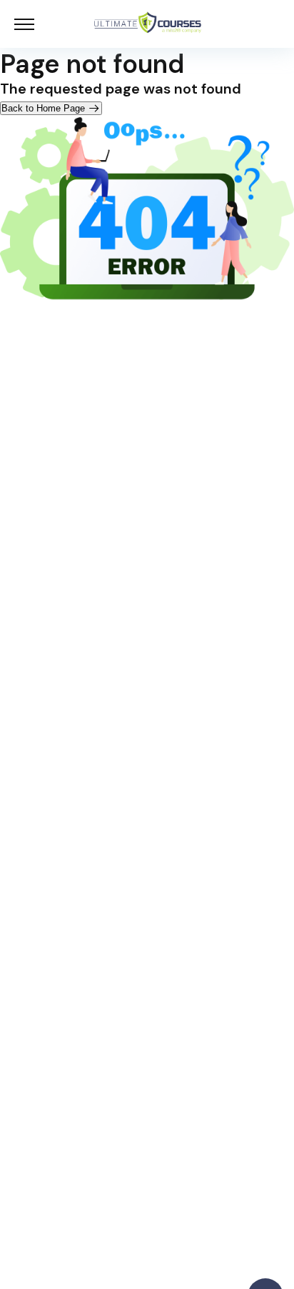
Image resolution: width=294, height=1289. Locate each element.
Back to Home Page (44, 108)
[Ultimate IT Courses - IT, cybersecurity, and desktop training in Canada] (148, 24)
